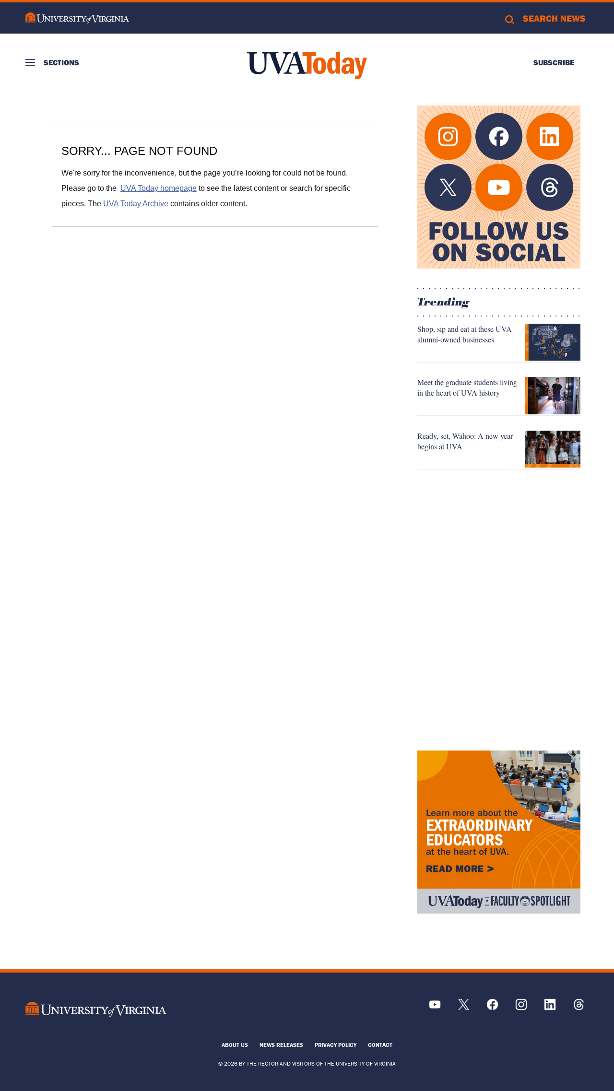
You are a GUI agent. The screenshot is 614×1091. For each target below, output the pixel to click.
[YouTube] (435, 1008)
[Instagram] (521, 1008)
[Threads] (579, 1008)
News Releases (281, 1044)
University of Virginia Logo (77, 18)
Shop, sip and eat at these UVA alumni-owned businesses (464, 334)
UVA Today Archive (135, 203)
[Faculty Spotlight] (498, 832)
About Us (235, 1044)
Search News (554, 18)
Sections (61, 62)
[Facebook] (492, 1008)
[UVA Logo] (95, 1009)
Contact (380, 1044)
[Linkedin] (550, 1008)
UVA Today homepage (158, 188)
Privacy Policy (335, 1044)
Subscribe (553, 62)
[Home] (307, 65)
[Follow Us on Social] (498, 187)
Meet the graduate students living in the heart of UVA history (467, 387)
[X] (464, 1008)
